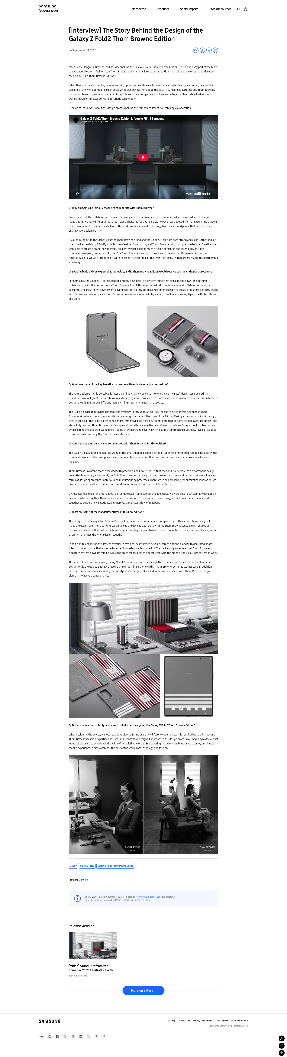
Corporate (139, 9)
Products (163, 9)
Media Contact (122, 900)
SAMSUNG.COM (238, 1021)
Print (215, 50)
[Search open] (239, 9)
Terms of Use (184, 1021)
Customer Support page (150, 896)
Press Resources (220, 9)
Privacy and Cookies (202, 1021)
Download (202, 50)
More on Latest (142, 990)
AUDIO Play (196, 50)
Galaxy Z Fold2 (87, 865)
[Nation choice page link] (245, 9)
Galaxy (73, 865)
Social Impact (189, 9)
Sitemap (171, 1021)
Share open (209, 50)
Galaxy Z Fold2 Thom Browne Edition (115, 865)
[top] (282, 1053)
